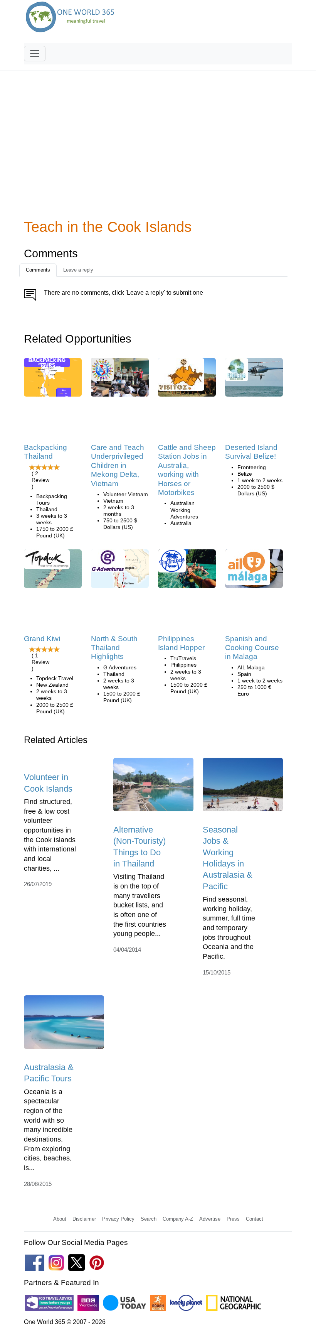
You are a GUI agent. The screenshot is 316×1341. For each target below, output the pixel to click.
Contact (254, 1219)
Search (148, 1219)
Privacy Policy (118, 1219)
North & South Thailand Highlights (114, 648)
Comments (38, 270)
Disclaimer (84, 1219)
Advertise (209, 1219)
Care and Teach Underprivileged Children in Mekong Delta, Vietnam (117, 465)
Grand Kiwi (42, 639)
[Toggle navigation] (34, 53)
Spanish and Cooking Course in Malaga (252, 648)
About (59, 1219)
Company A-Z (178, 1219)
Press (233, 1219)
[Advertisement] (158, 147)
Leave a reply (78, 270)
